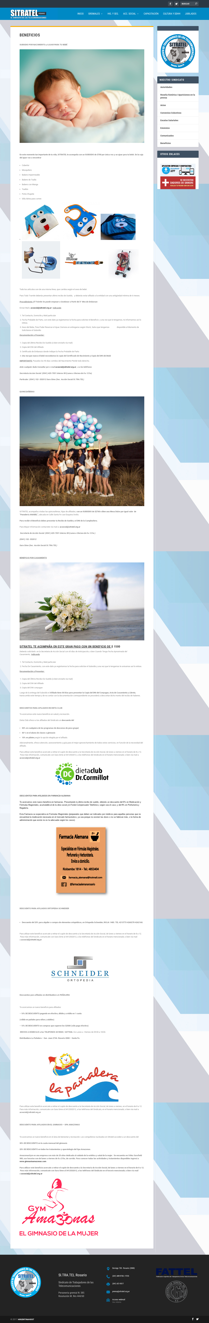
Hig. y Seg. (113, 14)
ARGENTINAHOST (26, 1319)
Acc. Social (129, 14)
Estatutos (165, 128)
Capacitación (151, 14)
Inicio (80, 14)
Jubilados (190, 14)
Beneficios (165, 143)
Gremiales (94, 14)
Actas (163, 105)
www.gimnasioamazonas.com (33, 1161)
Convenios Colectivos (170, 113)
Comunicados (167, 135)
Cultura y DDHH (171, 14)
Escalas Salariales (169, 120)
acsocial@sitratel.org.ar (41, 308)
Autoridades (166, 87)
